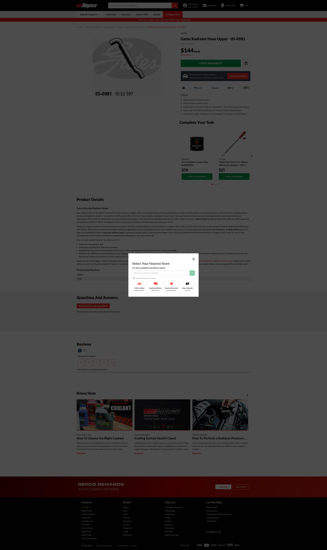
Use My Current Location (146, 278)
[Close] (193, 259)
